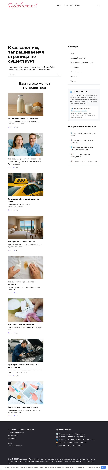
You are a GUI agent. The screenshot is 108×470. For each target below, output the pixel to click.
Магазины (74, 67)
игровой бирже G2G (83, 99)
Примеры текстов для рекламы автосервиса (23, 366)
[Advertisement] (54, 24)
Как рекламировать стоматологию (24, 159)
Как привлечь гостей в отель (22, 242)
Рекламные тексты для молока (23, 119)
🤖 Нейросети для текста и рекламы (81, 141)
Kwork (72, 101)
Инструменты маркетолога (81, 63)
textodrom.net (87, 461)
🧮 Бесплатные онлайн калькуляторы (80, 155)
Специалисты (76, 72)
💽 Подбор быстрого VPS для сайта (83, 134)
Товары (73, 76)
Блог (59, 5)
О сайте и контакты (16, 433)
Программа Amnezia (79, 111)
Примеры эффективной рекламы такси (23, 200)
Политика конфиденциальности (21, 430)
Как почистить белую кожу (21, 324)
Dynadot (94, 99)
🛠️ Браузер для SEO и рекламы (83, 161)
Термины (12, 438)
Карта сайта (13, 435)
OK (103, 467)
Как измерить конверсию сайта (23, 407)
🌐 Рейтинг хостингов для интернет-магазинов (81, 148)
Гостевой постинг (72, 5)
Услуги (73, 81)
